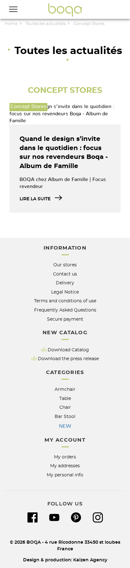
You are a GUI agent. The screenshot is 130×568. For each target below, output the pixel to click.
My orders (65, 457)
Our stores (65, 265)
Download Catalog (68, 349)
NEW (65, 426)
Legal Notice (65, 292)
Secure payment (65, 319)
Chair (65, 407)
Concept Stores (65, 90)
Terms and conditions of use (65, 301)
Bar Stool (65, 416)
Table (65, 398)
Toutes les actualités (46, 24)
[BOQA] (65, 10)
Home (11, 24)
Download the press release (68, 358)
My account (65, 440)
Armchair (65, 389)
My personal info (65, 475)
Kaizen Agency (90, 560)
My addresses (65, 465)
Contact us (65, 274)
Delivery (65, 283)
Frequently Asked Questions (65, 310)
